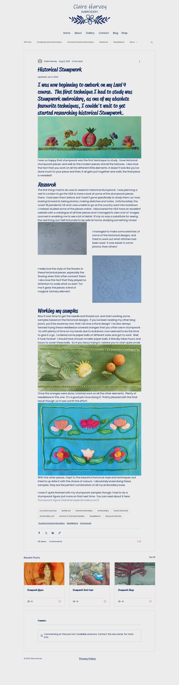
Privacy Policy (87, 658)
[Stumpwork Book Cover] (89, 573)
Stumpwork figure (35, 590)
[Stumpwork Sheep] (135, 573)
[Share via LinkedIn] (52, 533)
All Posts (27, 42)
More (132, 42)
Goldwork (103, 42)
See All (152, 557)
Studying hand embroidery (49, 42)
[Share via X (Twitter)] (46, 533)
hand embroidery (84, 510)
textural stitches (113, 516)
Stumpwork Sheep (126, 590)
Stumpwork (85, 523)
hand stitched (121, 510)
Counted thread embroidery (80, 42)
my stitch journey (48, 510)
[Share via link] (59, 533)
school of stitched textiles (72, 516)
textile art (66, 510)
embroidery (103, 510)
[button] (151, 42)
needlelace (95, 516)
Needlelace (119, 42)
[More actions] (139, 61)
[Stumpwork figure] (44, 573)
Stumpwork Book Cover (83, 590)
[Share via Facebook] (39, 533)
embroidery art (47, 516)
